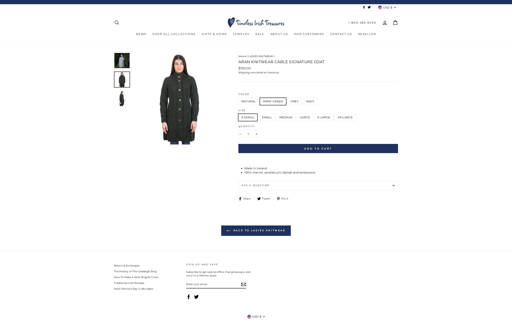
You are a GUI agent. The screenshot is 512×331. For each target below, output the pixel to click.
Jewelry (241, 34)
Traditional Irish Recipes (129, 282)
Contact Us (341, 34)
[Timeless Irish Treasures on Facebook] (188, 296)
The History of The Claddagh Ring (135, 271)
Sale (259, 34)
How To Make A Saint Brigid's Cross (136, 277)
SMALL (267, 117)
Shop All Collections (174, 34)
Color (244, 94)
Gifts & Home (214, 34)
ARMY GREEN (273, 101)
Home (242, 56)
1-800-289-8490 (362, 22)
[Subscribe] (243, 284)
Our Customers (309, 34)
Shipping (244, 72)
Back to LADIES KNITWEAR (258, 230)
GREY (295, 101)
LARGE (305, 117)
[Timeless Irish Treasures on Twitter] (196, 296)
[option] (179, 99)
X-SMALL (247, 117)
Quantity (246, 126)
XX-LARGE (345, 117)
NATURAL (248, 101)
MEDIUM (285, 117)
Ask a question (256, 185)
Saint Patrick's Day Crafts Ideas (133, 288)
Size (242, 110)
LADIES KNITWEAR (260, 56)
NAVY (310, 101)
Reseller (367, 34)
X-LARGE (323, 117)
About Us (279, 34)
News (141, 34)
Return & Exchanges (126, 265)
